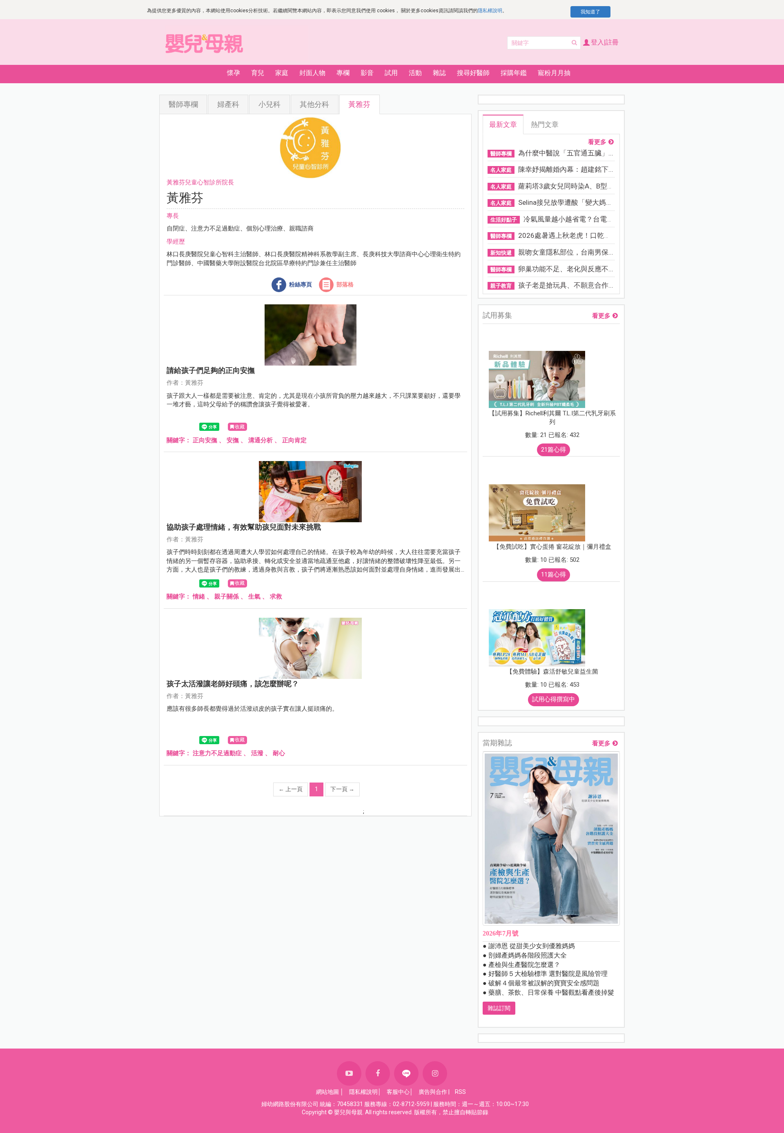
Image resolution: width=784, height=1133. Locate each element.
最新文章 (503, 124)
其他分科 (314, 104)
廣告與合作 (433, 1092)
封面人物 (312, 73)
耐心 (279, 753)
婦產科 (228, 104)
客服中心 (398, 1092)
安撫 (233, 440)
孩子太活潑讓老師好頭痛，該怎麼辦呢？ (233, 683)
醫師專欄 (183, 104)
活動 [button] (415, 73)
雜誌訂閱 (499, 1008)
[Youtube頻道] (349, 1073)
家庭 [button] (281, 73)
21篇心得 (553, 449)
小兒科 (269, 104)
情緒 (199, 596)
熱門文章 (545, 124)
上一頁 (290, 789)
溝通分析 (260, 440)
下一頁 (342, 789)
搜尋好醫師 (473, 73)
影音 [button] (367, 73)
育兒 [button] (257, 73)
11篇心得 (553, 574)
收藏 (240, 427)
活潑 (257, 753)
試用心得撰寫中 (553, 699)
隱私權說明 (490, 10)
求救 (276, 596)
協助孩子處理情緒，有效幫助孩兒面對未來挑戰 (244, 527)
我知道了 (590, 12)
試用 (391, 73)
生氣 (254, 596)
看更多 (597, 142)
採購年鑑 (514, 73)
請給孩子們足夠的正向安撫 (211, 370)
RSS (460, 1092)
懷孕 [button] (233, 73)
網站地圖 (327, 1092)
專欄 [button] (343, 73)
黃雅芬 (359, 104)
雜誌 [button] (439, 73)
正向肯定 (294, 440)
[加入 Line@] (406, 1073)
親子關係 (226, 596)
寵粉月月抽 (554, 73)
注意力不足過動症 (217, 753)
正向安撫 (205, 440)
